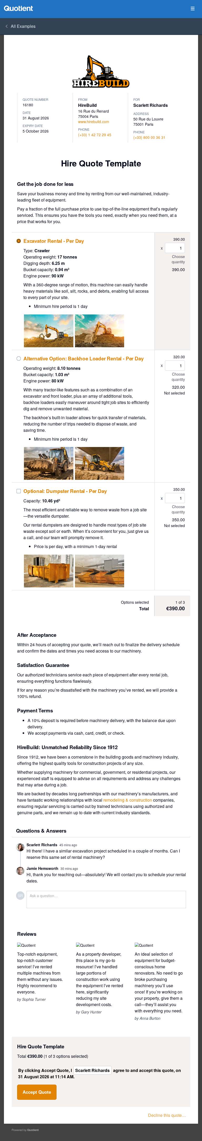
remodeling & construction (127, 800)
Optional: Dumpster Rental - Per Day (65, 491)
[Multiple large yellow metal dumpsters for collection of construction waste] (99, 571)
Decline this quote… (167, 1115)
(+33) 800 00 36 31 (149, 137)
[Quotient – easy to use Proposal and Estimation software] (18, 8)
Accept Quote (37, 1092)
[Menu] (192, 9)
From (82, 99)
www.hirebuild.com (93, 121)
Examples (23, 26)
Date (27, 112)
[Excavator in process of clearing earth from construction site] (99, 330)
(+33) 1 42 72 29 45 (94, 134)
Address (141, 113)
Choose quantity (178, 259)
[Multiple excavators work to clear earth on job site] (48, 330)
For (136, 99)
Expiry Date (33, 125)
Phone (83, 129)
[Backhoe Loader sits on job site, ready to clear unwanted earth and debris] (99, 463)
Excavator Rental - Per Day (53, 241)
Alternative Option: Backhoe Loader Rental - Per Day (83, 358)
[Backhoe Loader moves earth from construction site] (48, 463)
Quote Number (35, 99)
